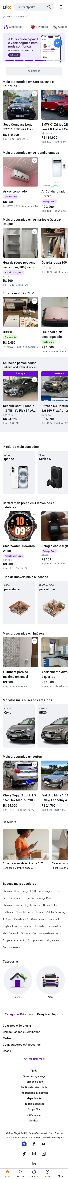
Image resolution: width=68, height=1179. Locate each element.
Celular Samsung (55, 912)
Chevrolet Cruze (24, 912)
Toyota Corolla (32, 905)
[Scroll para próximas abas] (62, 1014)
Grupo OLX (34, 1109)
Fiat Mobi (8, 912)
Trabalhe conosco (34, 1103)
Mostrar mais (37, 1058)
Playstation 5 (21, 919)
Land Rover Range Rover (39, 898)
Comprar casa (36, 940)
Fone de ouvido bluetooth (49, 926)
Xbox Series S (10, 933)
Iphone (40, 912)
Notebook (54, 919)
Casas (7, 1051)
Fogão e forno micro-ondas (18, 926)
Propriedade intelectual (34, 1092)
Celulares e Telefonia (17, 1025)
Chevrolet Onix (11, 891)
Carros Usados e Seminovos (21, 1032)
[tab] (19, 1014)
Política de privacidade (34, 1087)
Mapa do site (34, 1098)
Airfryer (7, 919)
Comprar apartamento (45, 933)
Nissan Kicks (50, 905)
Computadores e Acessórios (22, 1044)
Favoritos (42, 27)
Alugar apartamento (14, 940)
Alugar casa (52, 940)
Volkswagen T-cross (50, 891)
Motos (7, 1038)
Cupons (62, 27)
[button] (34, 7)
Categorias (15, 27)
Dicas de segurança (34, 1076)
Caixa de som (38, 919)
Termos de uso (34, 1081)
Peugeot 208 (29, 891)
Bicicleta (25, 933)
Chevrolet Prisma (12, 905)
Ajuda (34, 1070)
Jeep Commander (13, 898)
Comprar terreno (12, 947)
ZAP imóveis (34, 1115)
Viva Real (34, 1120)
